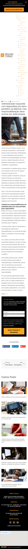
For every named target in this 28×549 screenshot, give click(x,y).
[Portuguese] (2, 547)
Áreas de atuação (22, 18)
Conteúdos (20, 86)
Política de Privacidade (14, 525)
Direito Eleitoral (22, 45)
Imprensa (21, 92)
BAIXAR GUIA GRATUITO (14, 9)
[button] (6, 346)
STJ (6, 294)
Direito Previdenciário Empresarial (22, 37)
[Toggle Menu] (16, 14)
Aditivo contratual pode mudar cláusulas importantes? (13, 397)
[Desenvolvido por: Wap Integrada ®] (14, 547)
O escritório (20, 80)
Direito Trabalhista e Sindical (22, 22)
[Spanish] (6, 547)
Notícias (21, 90)
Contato (20, 95)
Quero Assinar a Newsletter (14, 331)
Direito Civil (22, 66)
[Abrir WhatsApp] (24, 545)
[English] (4, 547)
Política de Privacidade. (8, 325)
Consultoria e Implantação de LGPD (23, 31)
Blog (20, 88)
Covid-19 (21, 93)
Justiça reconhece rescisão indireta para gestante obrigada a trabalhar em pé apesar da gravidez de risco (13, 441)
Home (19, 16)
